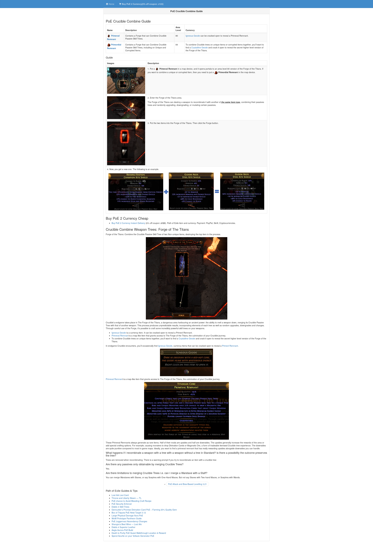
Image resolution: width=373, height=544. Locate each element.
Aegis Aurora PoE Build (122, 530)
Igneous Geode (193, 35)
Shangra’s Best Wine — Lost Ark (127, 524)
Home (111, 3)
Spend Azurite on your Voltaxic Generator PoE (133, 535)
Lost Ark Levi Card (120, 495)
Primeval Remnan (120, 335)
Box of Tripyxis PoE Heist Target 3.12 (129, 512)
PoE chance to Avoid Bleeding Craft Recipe (131, 500)
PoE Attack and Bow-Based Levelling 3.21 (187, 484)
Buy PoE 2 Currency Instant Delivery (128, 223)
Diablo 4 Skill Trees (120, 506)
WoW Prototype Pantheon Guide (127, 518)
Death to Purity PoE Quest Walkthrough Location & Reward (139, 532)
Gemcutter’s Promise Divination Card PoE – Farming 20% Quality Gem (144, 509)
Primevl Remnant (230, 345)
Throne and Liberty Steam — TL (126, 498)
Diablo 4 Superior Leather (123, 527)
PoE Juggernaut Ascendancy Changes (129, 521)
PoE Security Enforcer (122, 503)
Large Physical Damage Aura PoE (127, 515)
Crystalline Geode (199, 47)
